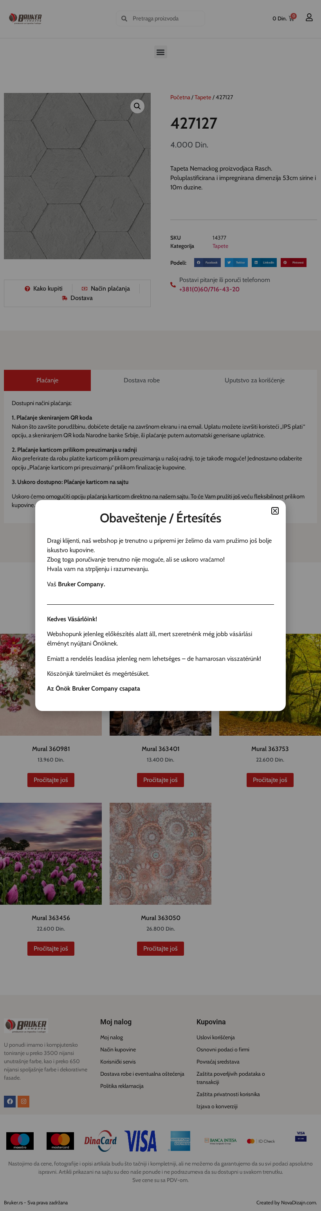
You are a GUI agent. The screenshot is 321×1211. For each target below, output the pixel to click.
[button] (275, 511)
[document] (160, 605)
